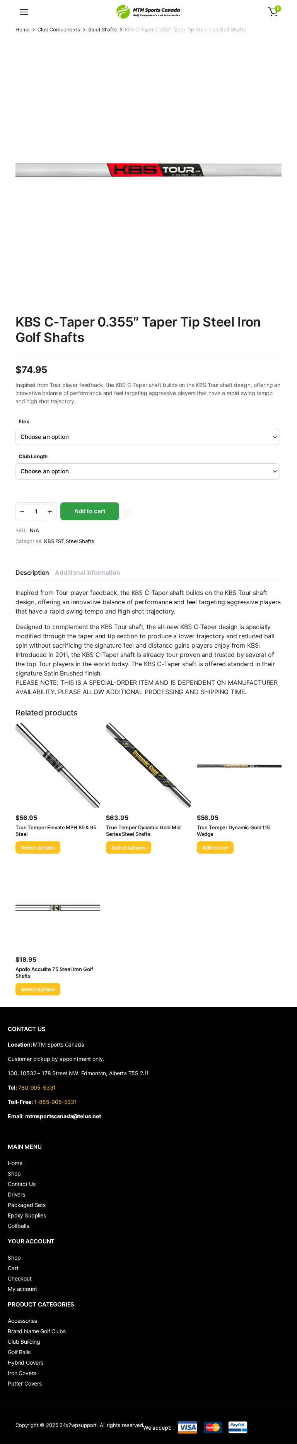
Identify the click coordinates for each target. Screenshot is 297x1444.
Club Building (24, 1341)
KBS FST (54, 541)
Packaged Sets (27, 1205)
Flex (24, 421)
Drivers (16, 1194)
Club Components (59, 29)
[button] (273, 12)
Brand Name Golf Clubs (37, 1331)
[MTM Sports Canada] (148, 11)
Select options (38, 847)
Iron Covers (22, 1373)
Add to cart (89, 511)
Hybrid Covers (25, 1362)
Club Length (33, 456)
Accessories (22, 1320)
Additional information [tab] (87, 572)
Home (22, 29)
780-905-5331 (38, 1087)
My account (22, 1289)
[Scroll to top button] (284, 1409)
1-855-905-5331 (55, 1101)
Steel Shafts (102, 29)
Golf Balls (19, 1352)
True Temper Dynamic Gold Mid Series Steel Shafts (143, 830)
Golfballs (18, 1225)
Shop (14, 1173)
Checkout (20, 1278)
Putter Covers (25, 1383)
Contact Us (21, 1184)
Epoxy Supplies (27, 1215)
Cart (13, 1268)
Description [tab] (32, 572)
